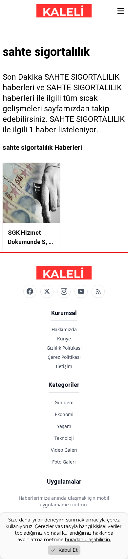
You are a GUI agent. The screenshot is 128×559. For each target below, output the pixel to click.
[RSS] (98, 291)
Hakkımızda (64, 329)
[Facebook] (29, 291)
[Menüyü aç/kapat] (120, 10)
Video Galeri (64, 450)
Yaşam (64, 426)
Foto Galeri (64, 462)
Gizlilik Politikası (64, 348)
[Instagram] (64, 291)
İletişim (64, 366)
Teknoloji (64, 438)
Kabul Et (68, 550)
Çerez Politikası (64, 357)
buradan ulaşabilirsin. (88, 540)
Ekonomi (64, 414)
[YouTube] (81, 291)
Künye (64, 338)
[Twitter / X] (46, 291)
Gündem (64, 402)
